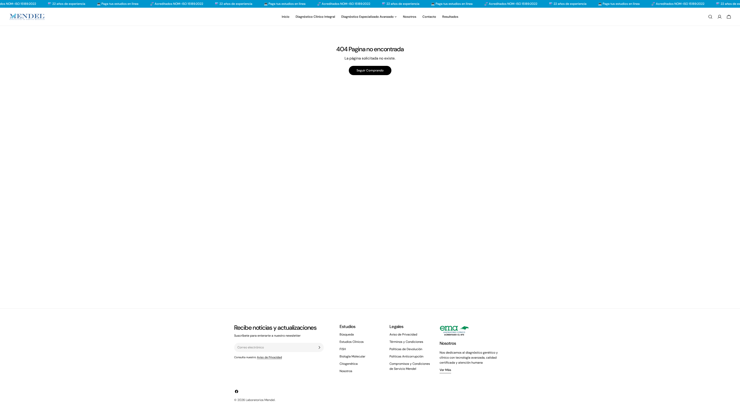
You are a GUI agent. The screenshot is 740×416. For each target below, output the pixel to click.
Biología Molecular (352, 356)
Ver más (445, 370)
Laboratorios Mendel (260, 400)
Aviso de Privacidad (269, 357)
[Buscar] (710, 17)
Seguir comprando (370, 70)
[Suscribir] (319, 347)
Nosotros (346, 371)
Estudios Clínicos (352, 342)
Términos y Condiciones (406, 342)
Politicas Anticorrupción (406, 356)
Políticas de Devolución (405, 349)
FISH (343, 349)
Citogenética (349, 364)
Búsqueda (347, 334)
